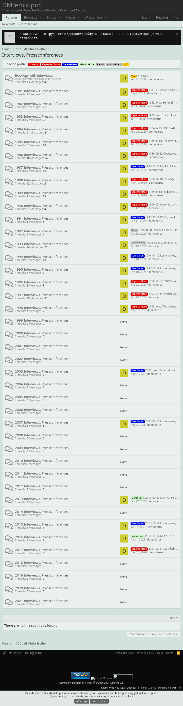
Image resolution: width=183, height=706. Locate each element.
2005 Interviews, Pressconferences (42, 396)
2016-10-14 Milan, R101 (153, 536)
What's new (93, 17)
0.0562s (152, 687)
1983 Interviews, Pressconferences (42, 116)
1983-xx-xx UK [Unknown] (155, 115)
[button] (40, 17)
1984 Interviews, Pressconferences (42, 129)
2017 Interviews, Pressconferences (42, 549)
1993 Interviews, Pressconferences (42, 244)
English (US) (36, 653)
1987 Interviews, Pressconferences (42, 167)
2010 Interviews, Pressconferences (42, 460)
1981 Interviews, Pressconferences (42, 91)
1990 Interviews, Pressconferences (42, 205)
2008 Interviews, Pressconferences (42, 435)
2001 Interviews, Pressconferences (42, 345)
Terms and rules (124, 653)
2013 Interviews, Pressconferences (42, 498)
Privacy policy (145, 653)
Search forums (28, 24)
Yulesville (140, 76)
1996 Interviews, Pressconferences (42, 282)
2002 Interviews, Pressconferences (42, 358)
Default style (14, 653)
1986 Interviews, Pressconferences (42, 154)
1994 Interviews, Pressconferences (42, 256)
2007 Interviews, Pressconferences (42, 422)
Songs (51, 17)
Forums (11, 17)
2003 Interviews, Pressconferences (42, 371)
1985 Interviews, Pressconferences (42, 142)
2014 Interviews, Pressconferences (42, 511)
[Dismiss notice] (177, 34)
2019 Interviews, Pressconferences (42, 575)
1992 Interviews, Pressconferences (42, 231)
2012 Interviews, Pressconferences (42, 486)
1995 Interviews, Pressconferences (42, 269)
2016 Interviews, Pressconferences (42, 537)
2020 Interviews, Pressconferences (42, 588)
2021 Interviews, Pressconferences (42, 600)
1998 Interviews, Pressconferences (42, 307)
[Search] (176, 17)
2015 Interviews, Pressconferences (42, 524)
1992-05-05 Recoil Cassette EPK (154, 230)
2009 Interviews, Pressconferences (42, 447)
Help (160, 653)
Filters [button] (171, 618)
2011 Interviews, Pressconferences (42, 473)
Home (170, 653)
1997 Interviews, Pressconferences (42, 295)
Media (70, 17)
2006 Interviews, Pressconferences (42, 409)
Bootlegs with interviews (34, 75)
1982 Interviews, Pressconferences (42, 103)
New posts (8, 24)
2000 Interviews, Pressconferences (42, 333)
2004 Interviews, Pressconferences (42, 384)
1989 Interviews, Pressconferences (42, 193)
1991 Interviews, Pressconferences (42, 218)
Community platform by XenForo (91, 682)
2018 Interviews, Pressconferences (42, 562)
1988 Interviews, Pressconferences (42, 180)
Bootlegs (30, 17)
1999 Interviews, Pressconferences (42, 320)
